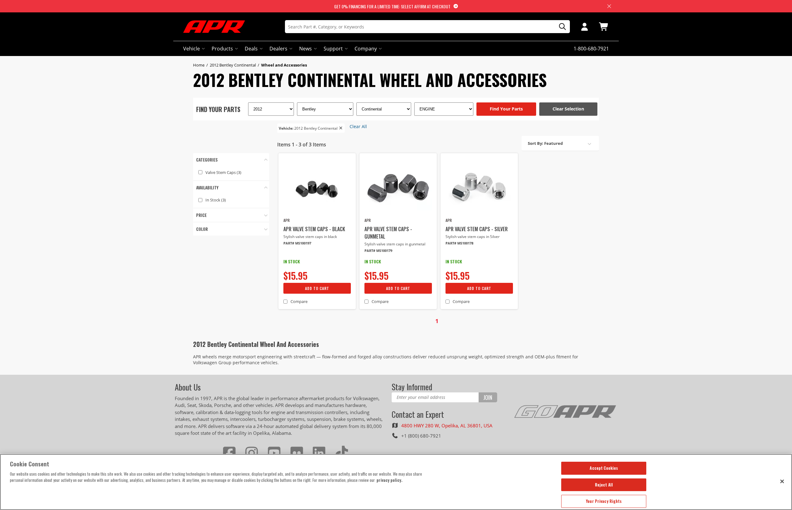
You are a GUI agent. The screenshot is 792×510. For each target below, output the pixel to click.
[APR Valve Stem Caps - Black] (317, 188)
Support (333, 48)
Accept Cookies (604, 468)
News (305, 48)
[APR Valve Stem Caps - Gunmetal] (398, 188)
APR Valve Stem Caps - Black (314, 229)
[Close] (782, 481)
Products (222, 48)
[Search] (560, 26)
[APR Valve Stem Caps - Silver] (479, 188)
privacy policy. (389, 480)
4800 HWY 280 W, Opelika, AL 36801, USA (447, 425)
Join (487, 397)
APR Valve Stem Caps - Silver (477, 229)
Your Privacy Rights (604, 501)
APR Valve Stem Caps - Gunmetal (388, 232)
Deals (251, 48)
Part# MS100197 (297, 243)
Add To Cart (317, 288)
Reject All (604, 485)
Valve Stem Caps (223, 172)
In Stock (215, 200)
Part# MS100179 (378, 250)
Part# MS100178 (459, 243)
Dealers (278, 48)
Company (366, 48)
